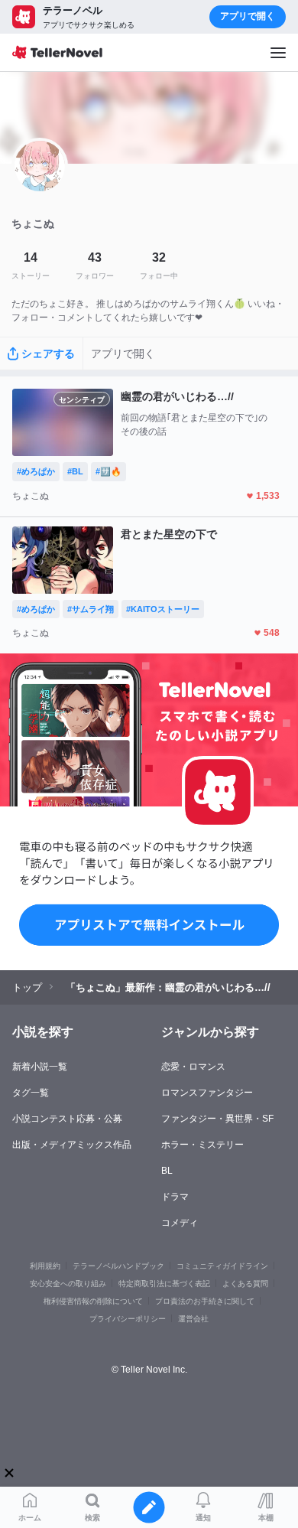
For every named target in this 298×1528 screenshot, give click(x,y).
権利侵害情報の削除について (93, 1301)
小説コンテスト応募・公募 (67, 1118)
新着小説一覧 (39, 1066)
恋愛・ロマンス (193, 1066)
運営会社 (193, 1319)
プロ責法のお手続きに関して (204, 1301)
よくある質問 (245, 1283)
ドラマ (175, 1196)
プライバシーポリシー (127, 1319)
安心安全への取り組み (68, 1283)
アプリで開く (247, 16)
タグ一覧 (30, 1092)
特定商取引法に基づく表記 (164, 1283)
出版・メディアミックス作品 (71, 1144)
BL (167, 1170)
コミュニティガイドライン (222, 1266)
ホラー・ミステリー (202, 1144)
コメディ (179, 1222)
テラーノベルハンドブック (118, 1266)
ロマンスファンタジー (207, 1092)
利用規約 (45, 1266)
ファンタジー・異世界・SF (217, 1118)
